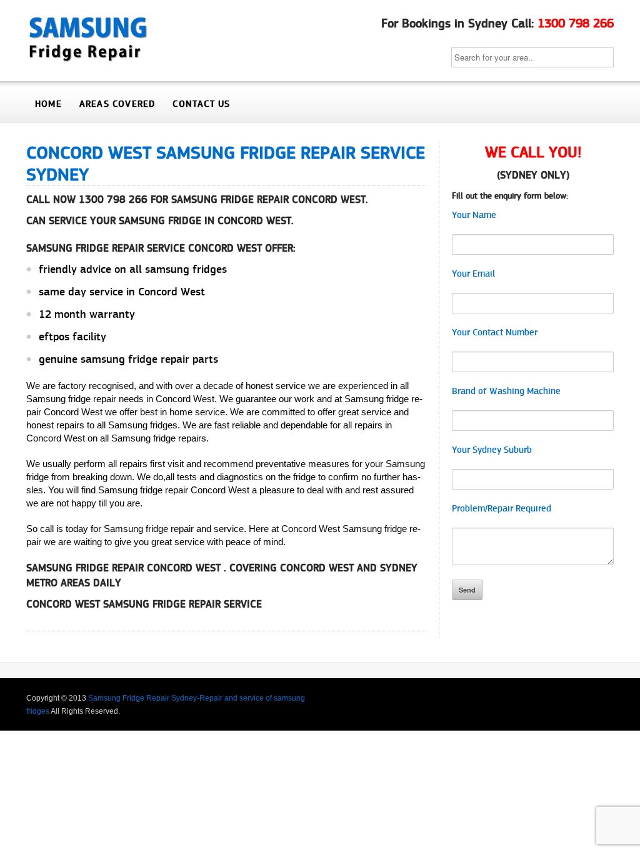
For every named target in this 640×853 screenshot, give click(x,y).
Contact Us (201, 104)
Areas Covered (117, 104)
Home (48, 104)
